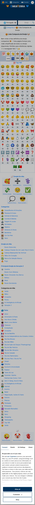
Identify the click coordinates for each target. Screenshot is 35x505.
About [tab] (30, 447)
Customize (16, 494)
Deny (17, 499)
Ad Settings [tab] (21, 447)
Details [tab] (12, 447)
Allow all (17, 489)
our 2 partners (12, 456)
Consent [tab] (4, 447)
